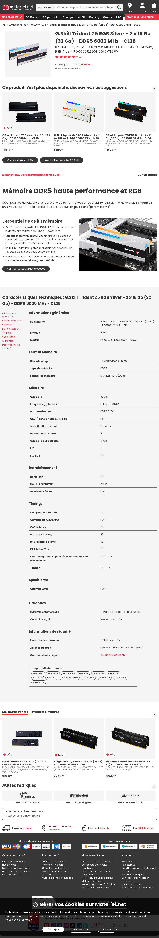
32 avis (79, 57)
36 (101, 534)
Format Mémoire (11, 320)
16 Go (103, 441)
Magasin (130, 11)
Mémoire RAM (38, 25)
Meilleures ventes (15, 712)
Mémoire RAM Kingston (79, 802)
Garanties (7, 340)
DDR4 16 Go (38, 682)
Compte (142, 11)
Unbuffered (107, 426)
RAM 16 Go (113, 673)
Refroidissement (11, 328)
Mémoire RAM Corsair (130, 802)
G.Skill (103, 332)
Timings (6, 332)
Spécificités (8, 336)
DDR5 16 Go (104, 677)
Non (102, 419)
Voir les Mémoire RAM (20, 160)
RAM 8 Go (38, 677)
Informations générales (9, 315)
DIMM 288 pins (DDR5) (113, 375)
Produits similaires (45, 712)
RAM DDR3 (68, 673)
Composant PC (17, 25)
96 (102, 549)
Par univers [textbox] (44, 7)
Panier (154, 11)
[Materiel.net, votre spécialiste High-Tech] (17, 7)
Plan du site (128, 861)
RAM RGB (51, 677)
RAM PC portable (69, 677)
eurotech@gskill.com (113, 655)
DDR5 (103, 368)
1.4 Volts (105, 567)
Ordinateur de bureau (113, 361)
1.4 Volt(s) (106, 556)
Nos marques (129, 864)
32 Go (104, 397)
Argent (104, 484)
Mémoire (7, 324)
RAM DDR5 (38, 673)
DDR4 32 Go (120, 677)
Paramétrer (81, 929)
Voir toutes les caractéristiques (26, 268)
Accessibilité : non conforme (137, 887)
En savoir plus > (23, 920)
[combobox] (45, 7)
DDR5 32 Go (88, 677)
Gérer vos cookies (132, 884)
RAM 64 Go (82, 673)
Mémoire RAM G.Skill (27, 802)
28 (101, 527)
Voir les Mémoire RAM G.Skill (62, 160)
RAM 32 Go (98, 673)
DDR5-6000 (107, 411)
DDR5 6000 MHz (109, 404)
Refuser (107, 929)
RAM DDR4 (53, 673)
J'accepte (53, 929)
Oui (102, 448)
